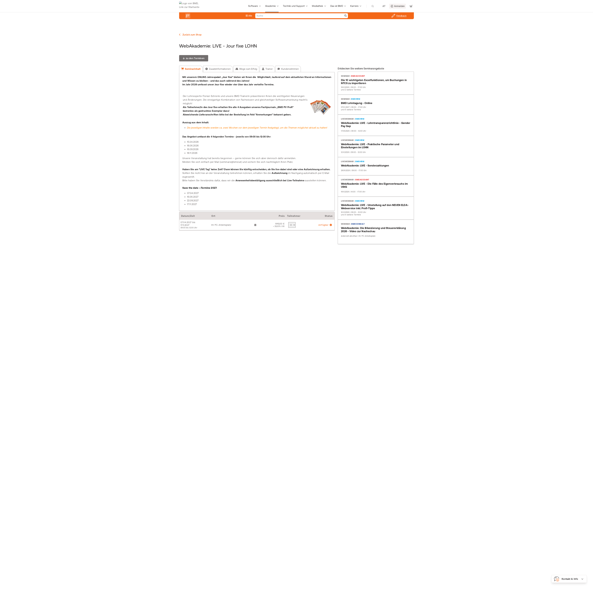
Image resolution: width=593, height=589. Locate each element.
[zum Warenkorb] (411, 6)
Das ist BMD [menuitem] (336, 6)
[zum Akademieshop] (187, 15)
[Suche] (345, 16)
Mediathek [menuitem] (317, 6)
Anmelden (399, 6)
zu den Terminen (194, 58)
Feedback (401, 16)
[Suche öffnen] (372, 6)
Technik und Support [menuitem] (294, 6)
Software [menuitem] (253, 6)
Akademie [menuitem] (270, 6)
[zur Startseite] (190, 6)
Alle (250, 15)
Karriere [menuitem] (354, 6)
